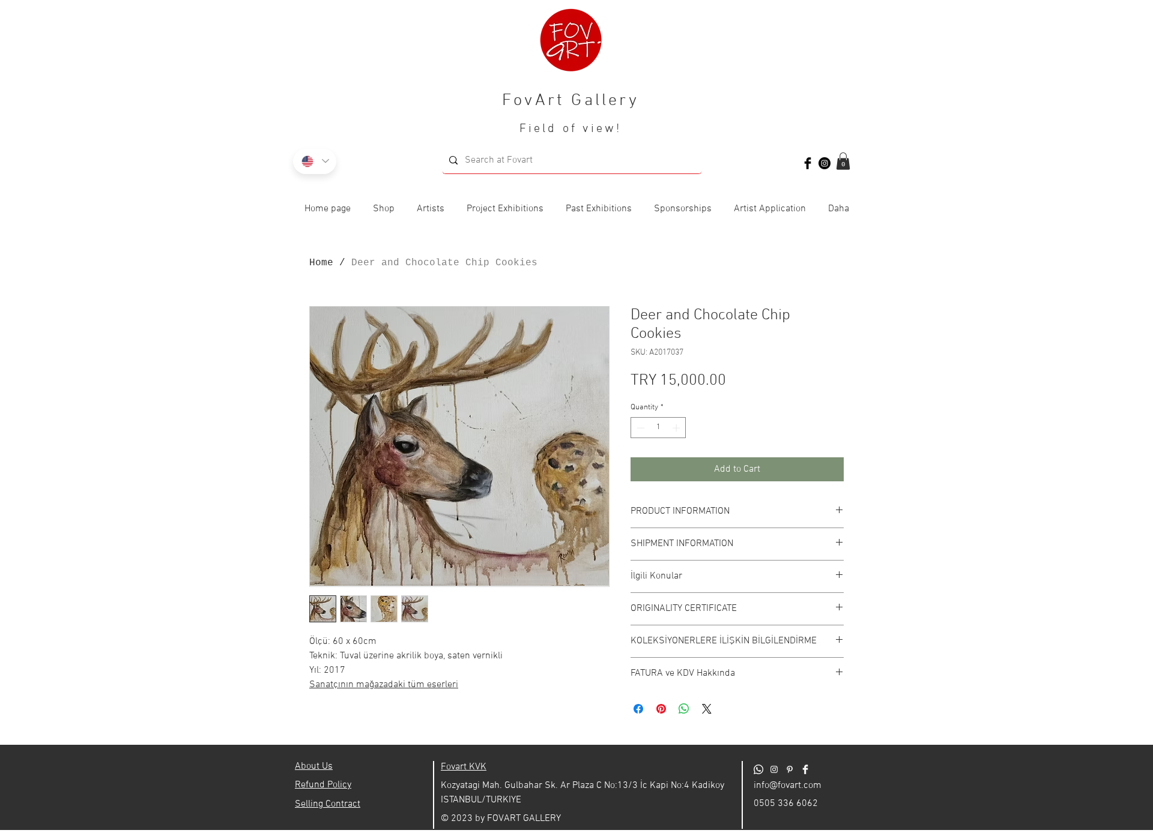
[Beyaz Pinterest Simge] (789, 769)
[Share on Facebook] (638, 709)
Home (321, 262)
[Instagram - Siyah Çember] (825, 163)
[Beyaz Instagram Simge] (774, 769)
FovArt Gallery (570, 101)
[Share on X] (707, 709)
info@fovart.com (788, 786)
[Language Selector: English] (314, 161)
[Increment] (677, 428)
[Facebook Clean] (805, 769)
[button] (843, 161)
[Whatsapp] (758, 769)
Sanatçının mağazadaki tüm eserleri (383, 685)
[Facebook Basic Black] (808, 163)
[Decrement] (639, 428)
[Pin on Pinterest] (661, 709)
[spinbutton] (658, 428)
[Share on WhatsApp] (684, 709)
